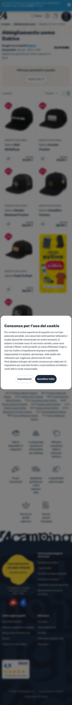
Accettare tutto (46, 379)
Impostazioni (24, 379)
